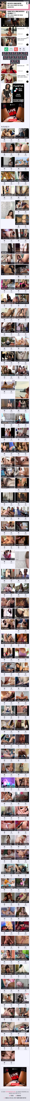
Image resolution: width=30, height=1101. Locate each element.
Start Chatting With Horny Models (22, 76)
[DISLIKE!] (16, 49)
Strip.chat (20, 34)
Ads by (21, 200)
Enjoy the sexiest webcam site (22, 39)
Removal (18, 1096)
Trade (12, 1096)
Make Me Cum (20, 28)
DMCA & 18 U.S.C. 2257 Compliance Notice (15, 1098)
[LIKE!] (6, 49)
